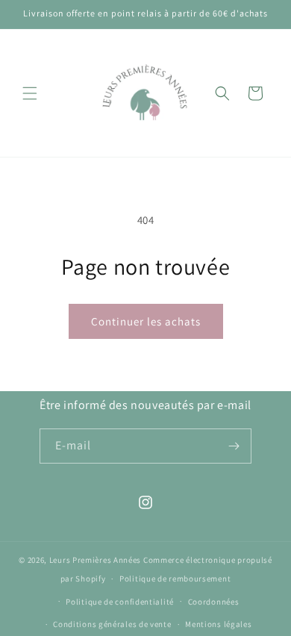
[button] (29, 93)
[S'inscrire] (234, 446)
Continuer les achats (146, 321)
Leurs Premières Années (95, 560)
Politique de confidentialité (120, 601)
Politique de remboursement (175, 578)
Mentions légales (218, 624)
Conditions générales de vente (112, 624)
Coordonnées (214, 601)
